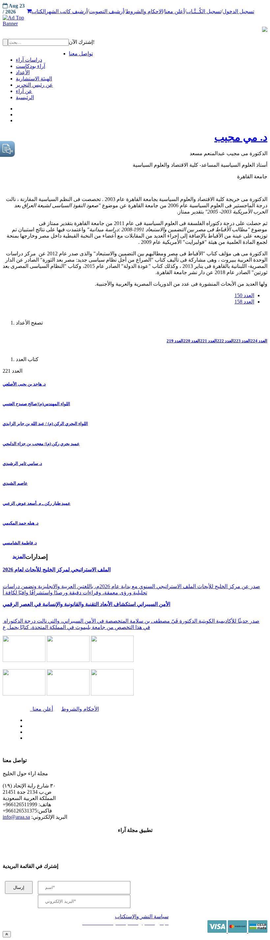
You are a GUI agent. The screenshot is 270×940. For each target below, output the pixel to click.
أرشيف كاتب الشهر (67, 11)
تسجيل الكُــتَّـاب (203, 11)
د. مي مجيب (240, 137)
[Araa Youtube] (16, 119)
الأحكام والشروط (80, 709)
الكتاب (39, 11)
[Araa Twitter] (16, 113)
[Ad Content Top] (135, 21)
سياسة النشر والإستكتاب (142, 916)
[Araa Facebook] (24, 718)
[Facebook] (15, 107)
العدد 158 (244, 301)
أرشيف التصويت (106, 11)
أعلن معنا (174, 11)
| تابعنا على (81, 738)
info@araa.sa (16, 817)
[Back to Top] (7, 934)
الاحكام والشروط (144, 11)
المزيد (19, 556)
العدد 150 (244, 295)
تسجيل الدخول (238, 11)
